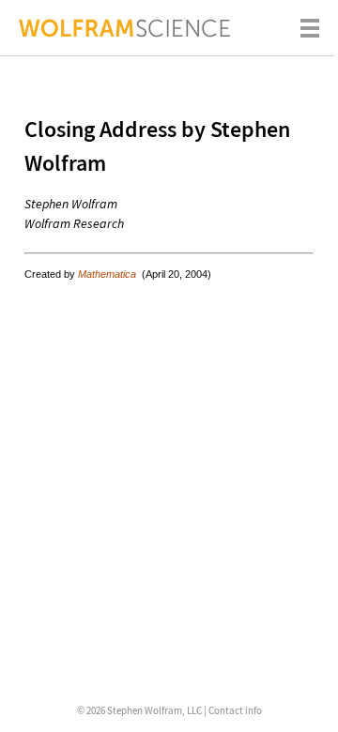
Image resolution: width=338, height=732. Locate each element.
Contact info (235, 710)
